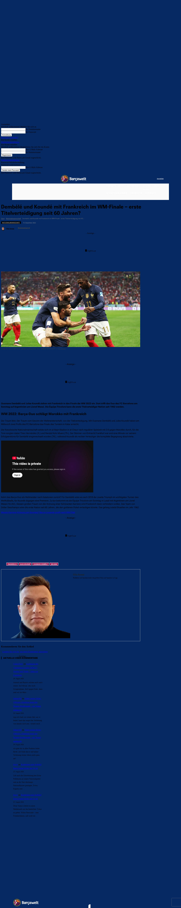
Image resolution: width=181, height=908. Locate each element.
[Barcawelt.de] (73, 178)
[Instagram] (144, 179)
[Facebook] (138, 179)
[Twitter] (149, 179)
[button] (165, 197)
